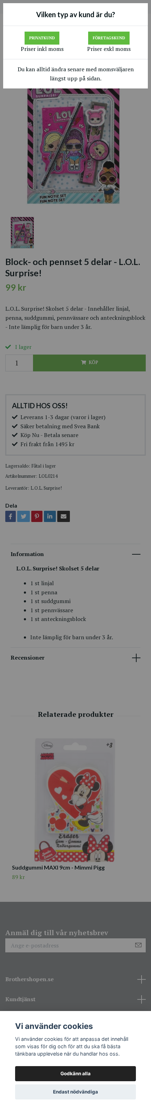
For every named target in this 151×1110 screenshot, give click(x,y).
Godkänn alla (75, 1073)
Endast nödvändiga (75, 1092)
